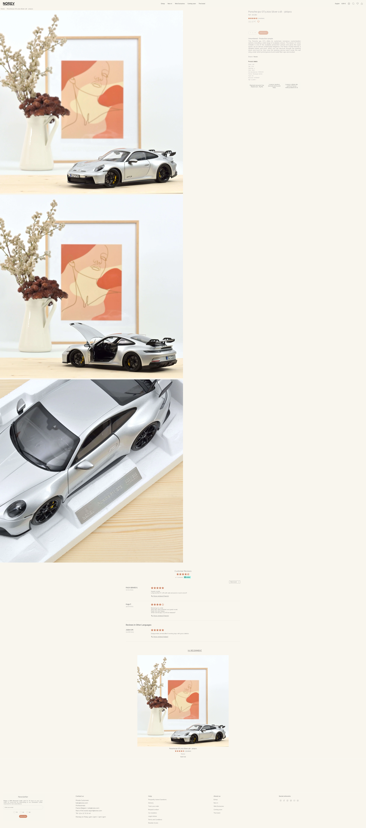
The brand (217, 813)
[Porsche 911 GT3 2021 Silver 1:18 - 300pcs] (183, 701)
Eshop (216, 799)
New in (216, 803)
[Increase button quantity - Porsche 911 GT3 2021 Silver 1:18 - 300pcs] (255, 33)
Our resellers (152, 813)
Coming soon (218, 809)
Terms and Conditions (155, 819)
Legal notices (152, 816)
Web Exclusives (219, 806)
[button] (163, 3)
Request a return (153, 809)
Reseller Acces (153, 823)
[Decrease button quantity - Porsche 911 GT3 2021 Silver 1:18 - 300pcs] (250, 33)
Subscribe (23, 816)
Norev (256, 57)
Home (3, 9)
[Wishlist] (358, 3)
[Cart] (362, 3)
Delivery (151, 803)
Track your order (153, 806)
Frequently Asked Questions (157, 799)
